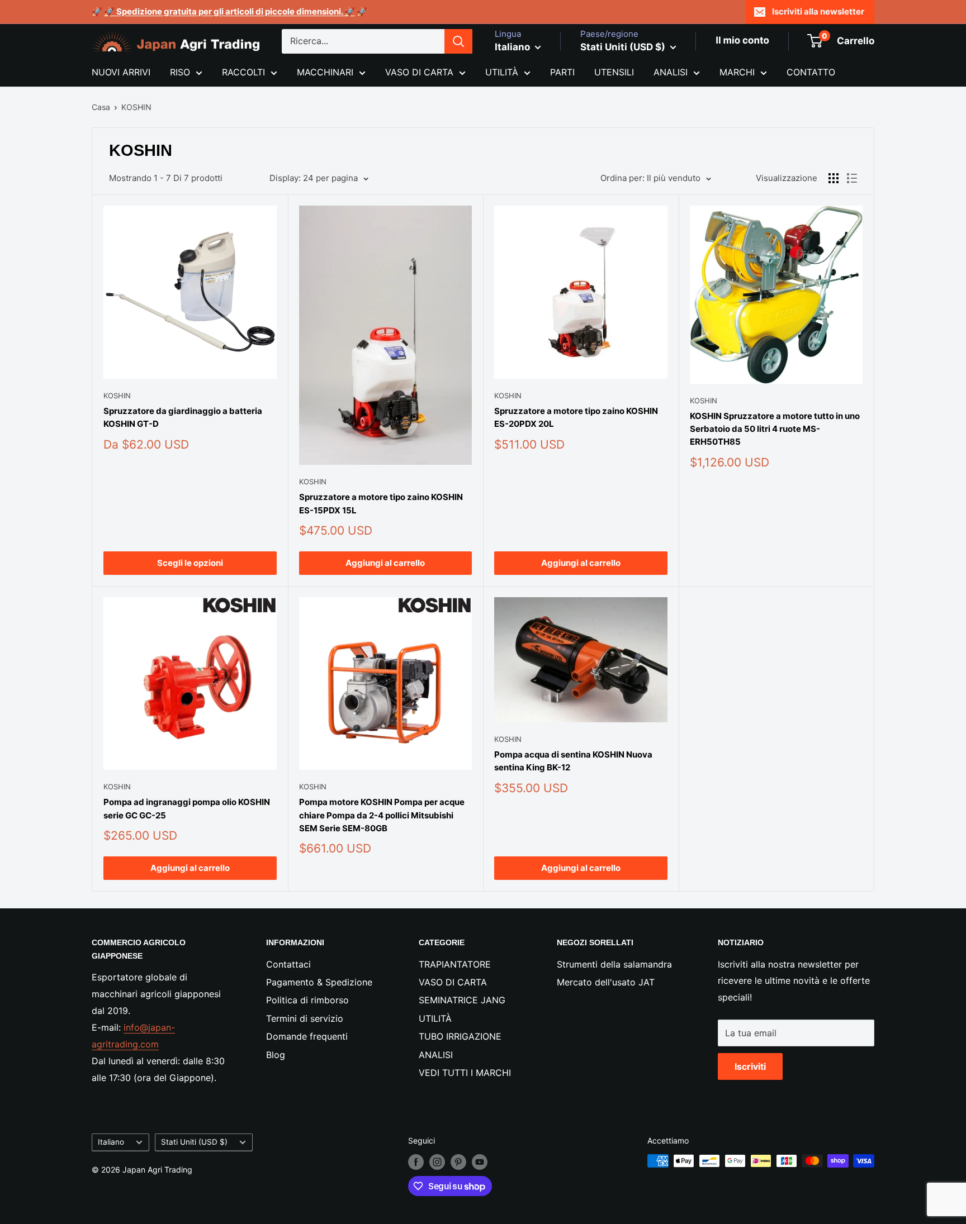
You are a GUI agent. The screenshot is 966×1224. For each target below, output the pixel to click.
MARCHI (737, 72)
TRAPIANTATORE (455, 964)
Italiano (111, 1141)
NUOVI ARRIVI (121, 72)
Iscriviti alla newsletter (818, 11)
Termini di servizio (304, 1018)
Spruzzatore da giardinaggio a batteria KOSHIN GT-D (182, 417)
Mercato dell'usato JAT (606, 982)
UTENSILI (614, 72)
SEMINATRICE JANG (462, 1000)
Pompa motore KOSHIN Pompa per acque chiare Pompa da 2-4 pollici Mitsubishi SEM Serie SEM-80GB (382, 815)
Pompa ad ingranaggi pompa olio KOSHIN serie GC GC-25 (186, 808)
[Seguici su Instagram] (437, 1162)
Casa (101, 107)
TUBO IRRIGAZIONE (460, 1036)
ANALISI (671, 72)
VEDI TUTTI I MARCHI (465, 1072)
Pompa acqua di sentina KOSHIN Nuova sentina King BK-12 (573, 761)
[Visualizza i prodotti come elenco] (852, 178)
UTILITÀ (501, 72)
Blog (275, 1054)
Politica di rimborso (307, 1000)
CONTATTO (811, 72)
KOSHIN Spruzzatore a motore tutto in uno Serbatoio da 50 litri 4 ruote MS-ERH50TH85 (775, 429)
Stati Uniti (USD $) (194, 1141)
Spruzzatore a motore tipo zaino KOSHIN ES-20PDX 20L (576, 417)
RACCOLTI (243, 72)
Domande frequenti (307, 1036)
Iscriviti (750, 1066)
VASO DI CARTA (419, 72)
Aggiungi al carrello (385, 563)
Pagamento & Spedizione (319, 982)
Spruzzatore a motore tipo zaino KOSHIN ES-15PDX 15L (381, 503)
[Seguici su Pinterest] (458, 1162)
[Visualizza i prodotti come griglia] (833, 178)
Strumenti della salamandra (614, 964)
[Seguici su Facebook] (416, 1162)
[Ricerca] (458, 41)
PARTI (562, 72)
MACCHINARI (325, 72)
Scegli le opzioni (190, 563)
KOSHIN (136, 107)
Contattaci (288, 964)
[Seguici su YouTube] (479, 1162)
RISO (180, 72)
